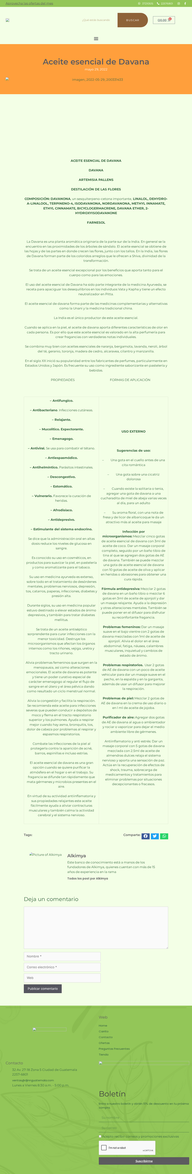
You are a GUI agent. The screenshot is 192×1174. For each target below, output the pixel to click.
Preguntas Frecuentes (114, 1049)
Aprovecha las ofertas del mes (29, 3)
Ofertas (104, 1043)
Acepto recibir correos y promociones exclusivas (140, 1136)
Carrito (104, 1031)
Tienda (103, 1054)
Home (103, 1026)
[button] (96, 38)
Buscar (132, 20)
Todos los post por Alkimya (87, 878)
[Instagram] (178, 3)
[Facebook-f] (185, 3)
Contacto (106, 1037)
